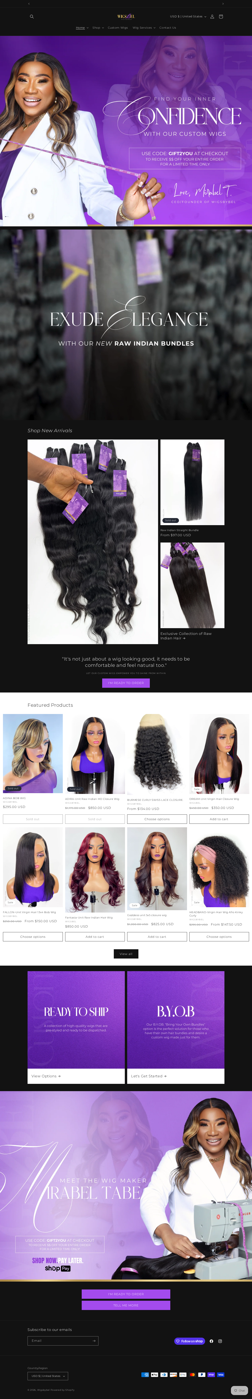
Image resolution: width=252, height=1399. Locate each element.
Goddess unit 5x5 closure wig (147, 915)
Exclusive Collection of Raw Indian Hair (186, 636)
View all (126, 954)
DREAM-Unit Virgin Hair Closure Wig (214, 798)
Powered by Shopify (63, 1390)
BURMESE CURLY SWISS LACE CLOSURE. (155, 799)
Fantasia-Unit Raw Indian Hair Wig (89, 917)
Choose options (157, 819)
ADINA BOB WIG (14, 798)
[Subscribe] (94, 1341)
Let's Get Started (146, 1076)
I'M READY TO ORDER (126, 683)
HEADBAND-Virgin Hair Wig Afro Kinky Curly (216, 914)
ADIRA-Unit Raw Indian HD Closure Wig (92, 798)
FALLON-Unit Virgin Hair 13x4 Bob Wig (29, 912)
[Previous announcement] (29, 3)
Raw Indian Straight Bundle (179, 530)
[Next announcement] (223, 3)
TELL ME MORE (126, 1305)
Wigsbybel (43, 1390)
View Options (44, 1076)
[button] (32, 16)
